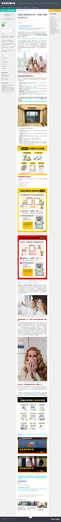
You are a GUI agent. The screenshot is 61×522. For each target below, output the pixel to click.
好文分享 (3, 59)
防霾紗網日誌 (4, 68)
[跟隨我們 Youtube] (12, 10)
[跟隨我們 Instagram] (11, 10)
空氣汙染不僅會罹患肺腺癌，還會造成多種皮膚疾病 (31, 508)
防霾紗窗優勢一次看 (26, 7)
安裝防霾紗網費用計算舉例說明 (24, 26)
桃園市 (27, 488)
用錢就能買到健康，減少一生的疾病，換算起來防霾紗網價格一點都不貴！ (32, 28)
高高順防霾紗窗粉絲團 (22, 481)
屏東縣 (25, 490)
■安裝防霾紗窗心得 (38, 476)
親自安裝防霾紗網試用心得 (27, 387)
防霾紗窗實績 (3, 7)
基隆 (28, 395)
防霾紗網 (21, 33)
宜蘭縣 (28, 490)
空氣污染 (39, 40)
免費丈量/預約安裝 (34, 7)
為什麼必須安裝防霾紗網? (17, 7)
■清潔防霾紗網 (42, 477)
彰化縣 (44, 488)
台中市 (38, 488)
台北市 (21, 488)
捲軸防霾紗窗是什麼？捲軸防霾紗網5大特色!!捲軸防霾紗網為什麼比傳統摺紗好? (7, 37)
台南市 (32, 488)
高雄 (24, 394)
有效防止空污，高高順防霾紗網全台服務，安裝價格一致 (29, 29)
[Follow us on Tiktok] (14, 10)
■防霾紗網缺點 (36, 477)
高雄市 (20, 490)
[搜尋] (14, 30)
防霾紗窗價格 (44, 34)
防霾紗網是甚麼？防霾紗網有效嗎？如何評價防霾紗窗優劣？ (33, 38)
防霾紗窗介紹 (9, 7)
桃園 (36, 392)
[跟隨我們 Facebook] (8, 10)
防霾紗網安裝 (24, 496)
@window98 (21, 485)
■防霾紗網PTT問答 (29, 477)
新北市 (24, 488)
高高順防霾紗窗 (8, 3)
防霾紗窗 (19, 76)
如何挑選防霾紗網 (21, 10)
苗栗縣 (35, 488)
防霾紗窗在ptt (20, 386)
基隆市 (19, 488)
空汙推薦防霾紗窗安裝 (26, 51)
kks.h (19, 20)
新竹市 (30, 488)
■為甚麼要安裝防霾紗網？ (29, 476)
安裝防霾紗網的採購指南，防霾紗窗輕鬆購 (30, 282)
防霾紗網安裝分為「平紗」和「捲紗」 (30, 85)
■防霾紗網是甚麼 (21, 476)
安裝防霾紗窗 (24, 47)
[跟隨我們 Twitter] (9, 10)
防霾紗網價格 (40, 319)
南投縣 (41, 488)
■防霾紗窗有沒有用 (22, 477)
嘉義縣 (22, 490)
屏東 (31, 395)
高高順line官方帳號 (28, 98)
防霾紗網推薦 (28, 496)
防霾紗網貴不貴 (33, 496)
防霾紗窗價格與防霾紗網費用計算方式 (26, 25)
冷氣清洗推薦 (4, 57)
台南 (23, 394)
